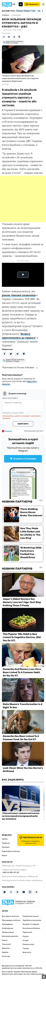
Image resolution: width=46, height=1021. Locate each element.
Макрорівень (7, 924)
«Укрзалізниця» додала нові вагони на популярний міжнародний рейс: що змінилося (20, 816)
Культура (6, 956)
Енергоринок (7, 928)
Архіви (5, 839)
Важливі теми (8, 11)
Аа (21, 4)
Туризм (26, 948)
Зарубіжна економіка (32, 920)
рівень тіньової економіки (19, 295)
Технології (6, 944)
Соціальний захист (31, 916)
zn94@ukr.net (32, 876)
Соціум (26, 936)
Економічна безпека (31, 928)
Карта (4, 855)
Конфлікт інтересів (31, 924)
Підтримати (33, 4)
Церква (5, 952)
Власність (27, 952)
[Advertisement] (23, 199)
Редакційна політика (11, 851)
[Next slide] (42, 11)
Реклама (5, 847)
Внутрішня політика (10, 916)
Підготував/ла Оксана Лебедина (18, 367)
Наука (4, 940)
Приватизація (8, 932)
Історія (25, 940)
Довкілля (6, 948)
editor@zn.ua (37, 880)
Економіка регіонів (10, 936)
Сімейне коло (28, 944)
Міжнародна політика (11, 920)
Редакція (6, 843)
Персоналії (27, 932)
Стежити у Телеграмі (25, 458)
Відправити (23, 424)
